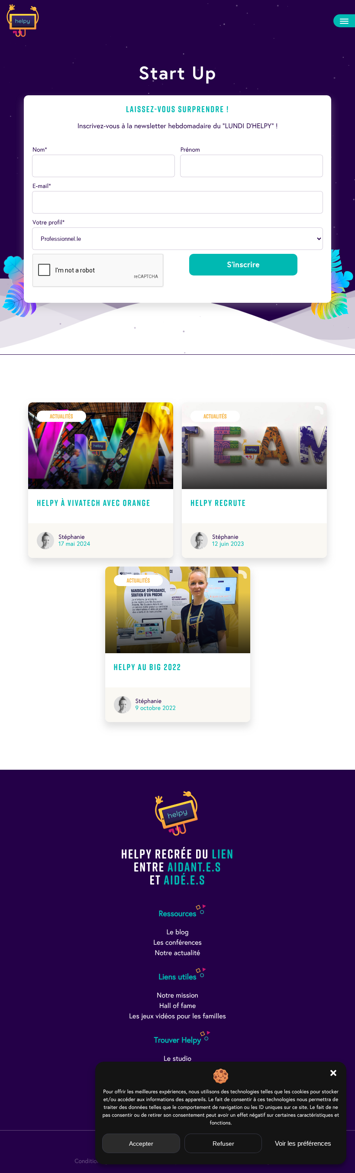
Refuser (223, 1143)
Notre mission (177, 996)
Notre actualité (177, 953)
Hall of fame (177, 1006)
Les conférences (177, 943)
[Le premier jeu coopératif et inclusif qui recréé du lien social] (22, 20)
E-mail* (41, 186)
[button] (333, 1073)
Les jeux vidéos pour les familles (177, 1016)
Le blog (177, 932)
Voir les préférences (303, 1143)
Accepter (141, 1143)
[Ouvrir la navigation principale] (344, 20)
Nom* (39, 149)
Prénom (190, 149)
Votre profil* (48, 222)
